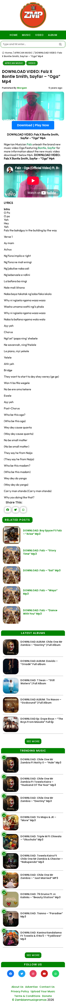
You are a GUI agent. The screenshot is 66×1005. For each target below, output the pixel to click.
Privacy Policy (20, 991)
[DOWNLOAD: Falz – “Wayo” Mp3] (11, 602)
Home (8, 52)
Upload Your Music (43, 991)
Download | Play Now (33, 125)
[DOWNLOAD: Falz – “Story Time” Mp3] (11, 562)
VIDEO (39, 35)
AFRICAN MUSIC (23, 52)
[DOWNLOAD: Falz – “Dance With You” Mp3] (11, 622)
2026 (50, 1000)
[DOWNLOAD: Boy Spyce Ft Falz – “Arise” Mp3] (11, 542)
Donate (47, 996)
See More (33, 741)
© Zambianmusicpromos (29, 1000)
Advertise (31, 987)
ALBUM (52, 35)
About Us (17, 987)
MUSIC (26, 35)
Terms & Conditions (27, 996)
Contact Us (47, 987)
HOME (14, 35)
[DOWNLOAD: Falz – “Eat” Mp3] (11, 582)
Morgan (22, 88)
